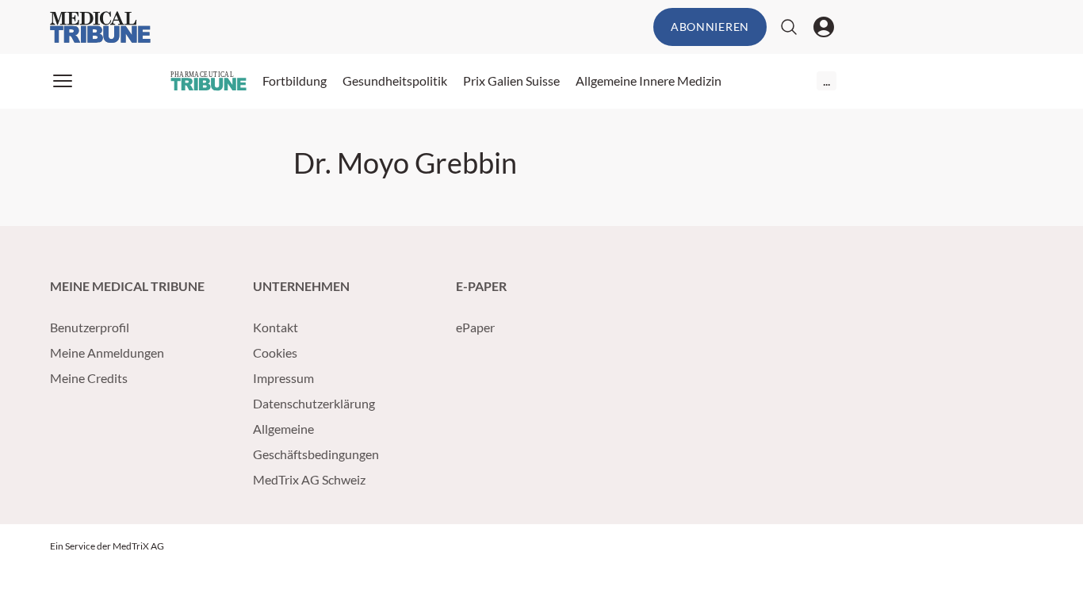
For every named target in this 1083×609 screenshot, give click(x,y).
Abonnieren (710, 26)
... (826, 80)
